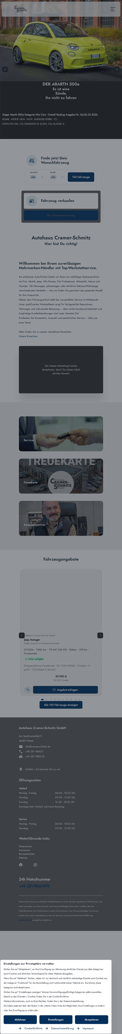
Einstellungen (56, 1019)
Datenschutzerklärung (62, 1028)
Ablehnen (20, 1019)
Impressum (88, 1028)
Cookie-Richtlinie (33, 1028)
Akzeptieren (92, 1019)
